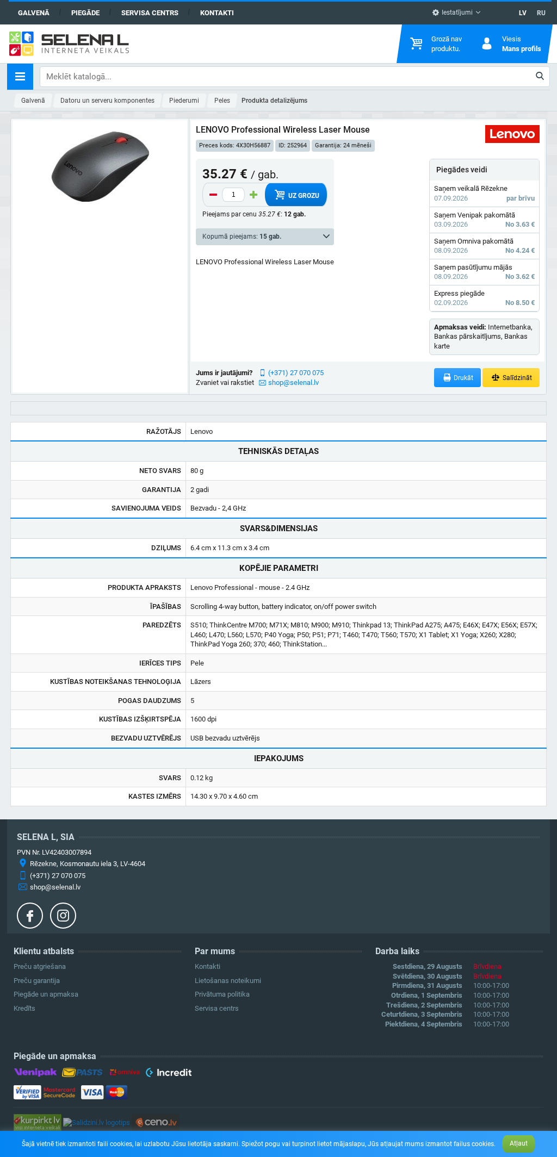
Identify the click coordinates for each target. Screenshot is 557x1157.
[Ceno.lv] (156, 1122)
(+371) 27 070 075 (296, 373)
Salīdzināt (516, 378)
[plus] (253, 195)
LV (523, 13)
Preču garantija (37, 980)
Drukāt (462, 378)
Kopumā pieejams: (241, 236)
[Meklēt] (540, 76)
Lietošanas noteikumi (228, 980)
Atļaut (519, 1143)
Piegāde (85, 13)
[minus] (213, 195)
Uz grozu (303, 196)
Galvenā (33, 13)
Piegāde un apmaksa (46, 994)
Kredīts (24, 1008)
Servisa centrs (149, 13)
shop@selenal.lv (293, 382)
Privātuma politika (222, 994)
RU (541, 13)
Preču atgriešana (40, 966)
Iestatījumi (456, 12)
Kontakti (217, 13)
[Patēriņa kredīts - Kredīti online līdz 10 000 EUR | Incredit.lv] (168, 1074)
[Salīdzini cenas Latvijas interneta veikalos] (37, 1122)
